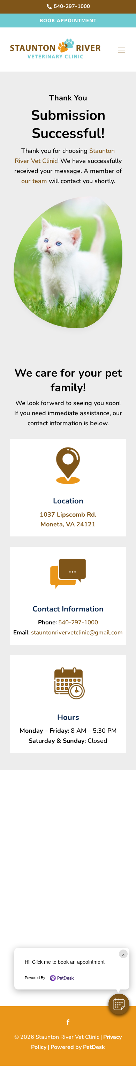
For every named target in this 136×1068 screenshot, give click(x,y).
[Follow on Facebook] (68, 1022)
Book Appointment (68, 20)
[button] (118, 1004)
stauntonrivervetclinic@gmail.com (77, 632)
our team (34, 181)
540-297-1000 (78, 622)
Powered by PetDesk (78, 1047)
